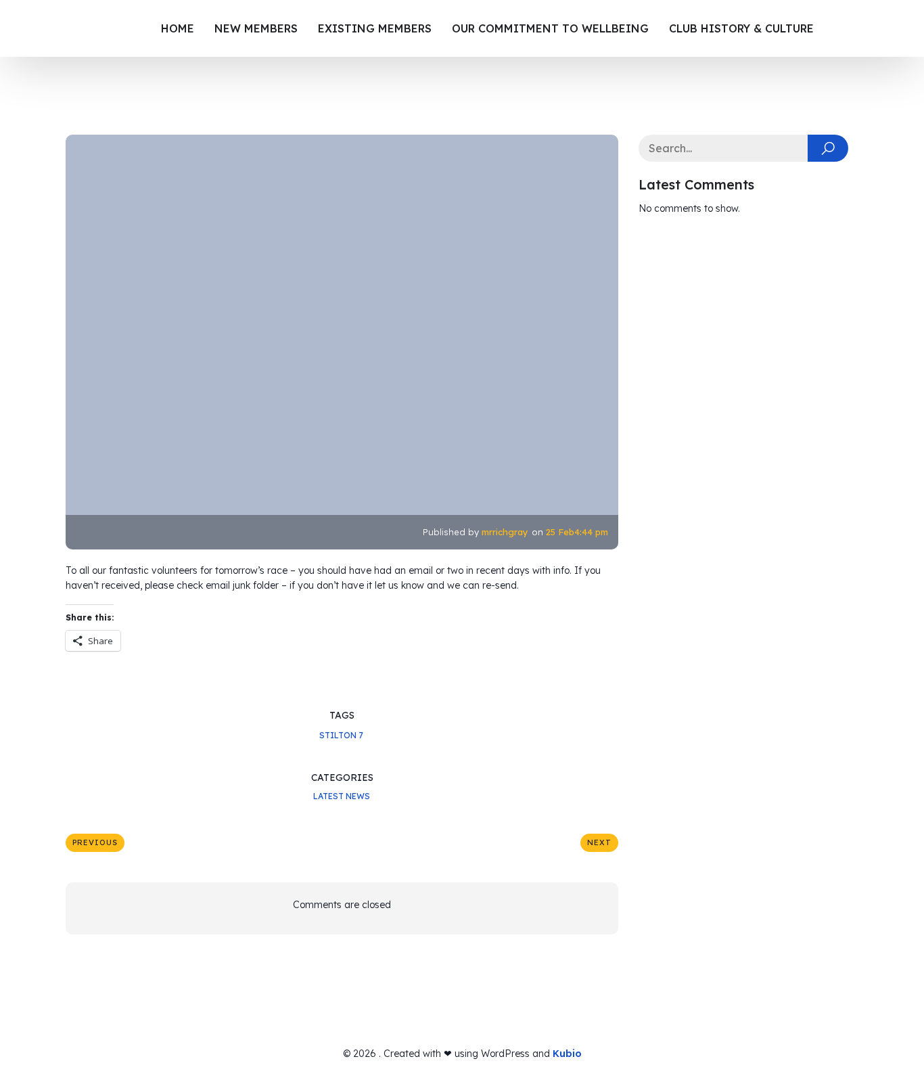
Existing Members (375, 28)
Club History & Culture (741, 28)
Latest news (341, 796)
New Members (256, 28)
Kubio (567, 1053)
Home (177, 28)
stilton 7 (341, 735)
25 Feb (560, 531)
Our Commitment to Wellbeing (550, 28)
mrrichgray (505, 531)
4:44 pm (591, 531)
